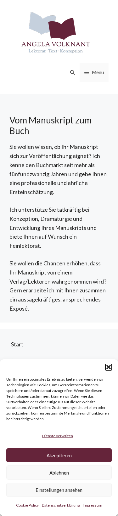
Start (17, 344)
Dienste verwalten (57, 435)
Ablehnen (59, 472)
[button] (108, 367)
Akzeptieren (59, 455)
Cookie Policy (27, 505)
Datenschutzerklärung (61, 505)
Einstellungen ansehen (59, 490)
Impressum (92, 505)
